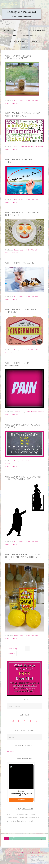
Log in (29, 859)
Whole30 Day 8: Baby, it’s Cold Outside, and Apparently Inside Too (23, 557)
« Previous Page (12, 649)
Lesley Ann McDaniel (24, 16)
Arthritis (17, 146)
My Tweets (11, 751)
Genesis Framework (37, 856)
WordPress (22, 859)
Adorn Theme (22, 856)
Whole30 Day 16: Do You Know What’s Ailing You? (22, 114)
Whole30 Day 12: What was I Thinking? (21, 311)
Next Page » (10, 653)
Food (16, 100)
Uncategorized (36, 461)
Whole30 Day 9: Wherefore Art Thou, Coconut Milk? (23, 478)
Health (21, 100)
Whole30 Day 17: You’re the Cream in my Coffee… (21, 57)
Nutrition (27, 100)
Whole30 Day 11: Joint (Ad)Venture (18, 364)
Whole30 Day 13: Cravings (20, 262)
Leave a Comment (11, 103)
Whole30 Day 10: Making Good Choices (22, 426)
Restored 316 (37, 853)
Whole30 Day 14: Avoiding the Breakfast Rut (22, 214)
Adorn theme (25, 853)
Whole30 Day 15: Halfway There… (19, 161)
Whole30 (34, 100)
